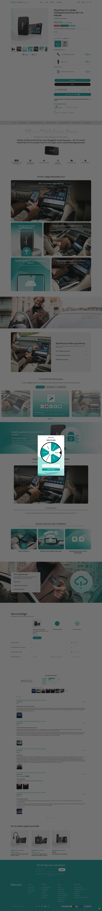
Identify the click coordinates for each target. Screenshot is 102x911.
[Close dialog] (63, 436)
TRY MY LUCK (51, 469)
